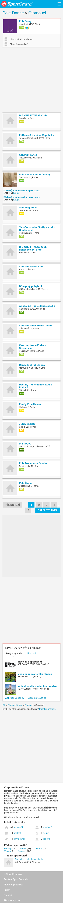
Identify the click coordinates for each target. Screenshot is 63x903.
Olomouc (28, 705)
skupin (46, 833)
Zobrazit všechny (14, 697)
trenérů (46, 839)
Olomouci (37, 13)
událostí (17, 833)
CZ (3, 705)
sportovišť (18, 827)
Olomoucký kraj (15, 705)
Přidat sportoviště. (47, 709)
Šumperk (22, 851)
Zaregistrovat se (37, 697)
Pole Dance (13, 13)
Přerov (23, 848)
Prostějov (8, 848)
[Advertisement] (31, 80)
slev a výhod (20, 839)
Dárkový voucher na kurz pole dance (22, 190)
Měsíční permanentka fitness (35, 674)
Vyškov (7, 851)
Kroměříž (37, 848)
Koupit (16, 193)
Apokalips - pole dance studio (29, 859)
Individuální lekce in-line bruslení (37, 686)
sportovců (47, 827)
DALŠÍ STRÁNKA (48, 510)
